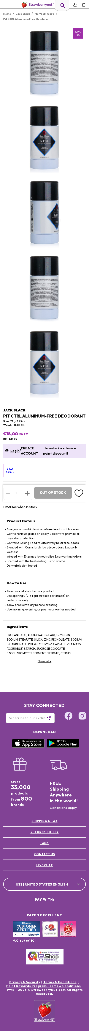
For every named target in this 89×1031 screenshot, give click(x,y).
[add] (27, 493)
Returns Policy (44, 832)
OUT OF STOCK (53, 492)
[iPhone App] (28, 747)
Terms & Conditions (59, 982)
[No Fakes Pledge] (68, 933)
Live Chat (44, 865)
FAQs (44, 843)
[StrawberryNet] (37, 4)
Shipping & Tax (44, 821)
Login (14, 451)
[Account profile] (75, 5)
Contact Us (44, 854)
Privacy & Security (24, 982)
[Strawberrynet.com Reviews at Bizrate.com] (26, 936)
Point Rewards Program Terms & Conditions (43, 986)
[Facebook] (68, 716)
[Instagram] (82, 716)
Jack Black (14, 410)
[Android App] (63, 747)
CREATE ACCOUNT (29, 450)
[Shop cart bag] (84, 5)
